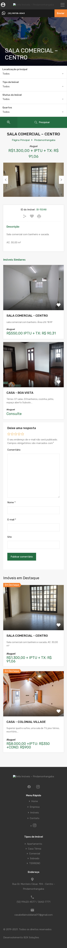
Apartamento (34, 843)
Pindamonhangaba (44, 140)
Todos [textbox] (6, 73)
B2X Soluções (31, 937)
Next (61, 180)
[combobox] (33, 73)
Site (9, 536)
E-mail (11, 519)
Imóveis (34, 812)
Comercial (34, 853)
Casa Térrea (34, 848)
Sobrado (34, 858)
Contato (34, 818)
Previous (5, 180)
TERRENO (34, 863)
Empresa (35, 807)
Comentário (13, 449)
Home (34, 801)
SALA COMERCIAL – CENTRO (27, 315)
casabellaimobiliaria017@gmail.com (33, 914)
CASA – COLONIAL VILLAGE (26, 722)
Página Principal (21, 140)
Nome (11, 502)
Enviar (61, 13)
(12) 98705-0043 (16, 13)
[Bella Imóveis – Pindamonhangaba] (33, 4)
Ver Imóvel (33, 301)
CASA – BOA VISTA (20, 393)
